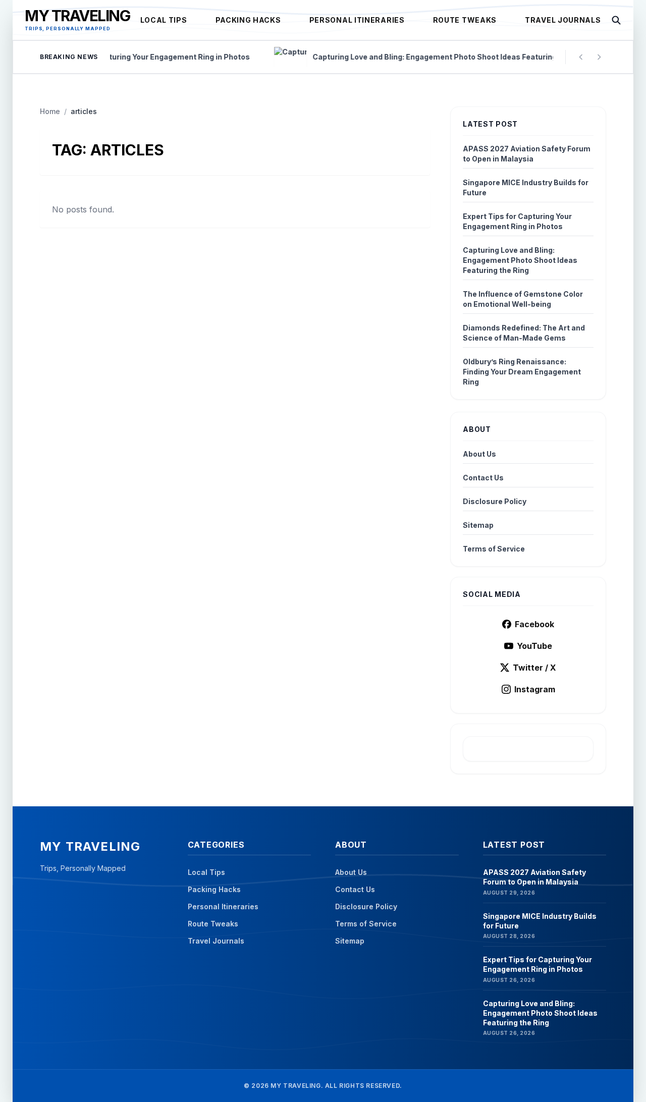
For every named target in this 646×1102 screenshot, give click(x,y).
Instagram (534, 689)
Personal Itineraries (357, 20)
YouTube (534, 646)
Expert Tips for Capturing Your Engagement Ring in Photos (517, 221)
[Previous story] (581, 57)
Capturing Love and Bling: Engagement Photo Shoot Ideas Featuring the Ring (520, 260)
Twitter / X (534, 668)
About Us (479, 454)
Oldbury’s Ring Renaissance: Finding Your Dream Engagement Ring (522, 371)
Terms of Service (494, 548)
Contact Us (483, 477)
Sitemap (478, 525)
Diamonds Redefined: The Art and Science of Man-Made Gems (524, 332)
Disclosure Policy (494, 501)
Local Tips (163, 20)
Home (50, 111)
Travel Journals (563, 20)
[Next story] (599, 57)
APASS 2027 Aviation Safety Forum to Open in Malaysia (526, 153)
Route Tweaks (465, 20)
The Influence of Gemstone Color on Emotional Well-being (523, 299)
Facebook (534, 624)
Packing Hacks (248, 20)
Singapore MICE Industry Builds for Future (525, 187)
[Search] (616, 20)
